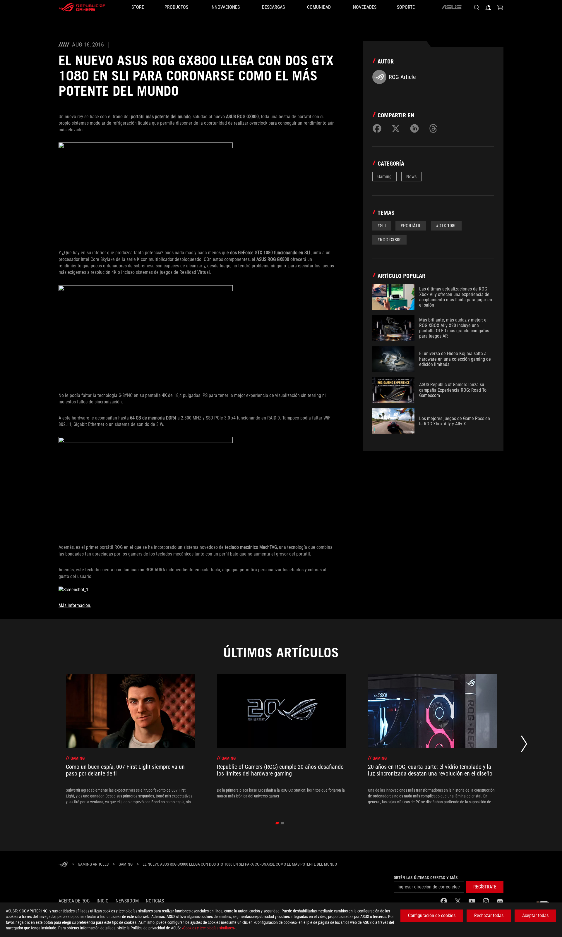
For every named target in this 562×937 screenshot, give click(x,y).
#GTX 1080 (446, 225)
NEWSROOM (127, 901)
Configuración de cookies (431, 915)
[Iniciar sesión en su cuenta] (488, 7)
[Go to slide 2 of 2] (283, 823)
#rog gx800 (389, 240)
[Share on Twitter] (395, 128)
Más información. (75, 605)
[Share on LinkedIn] (414, 128)
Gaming (384, 176)
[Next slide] (523, 745)
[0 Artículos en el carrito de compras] (499, 7)
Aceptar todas (535, 915)
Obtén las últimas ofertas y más (426, 877)
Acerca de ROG (74, 901)
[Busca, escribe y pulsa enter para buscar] (476, 7)
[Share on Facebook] (377, 128)
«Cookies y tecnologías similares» (208, 928)
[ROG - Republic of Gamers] (82, 7)
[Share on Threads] (433, 128)
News (411, 176)
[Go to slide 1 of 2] (277, 823)
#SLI (381, 225)
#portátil (410, 225)
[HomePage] (63, 865)
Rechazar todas (488, 915)
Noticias (155, 901)
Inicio (103, 901)
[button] (484, 887)
